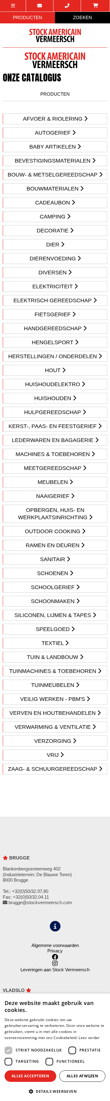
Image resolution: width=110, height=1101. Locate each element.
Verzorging (53, 741)
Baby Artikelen (53, 147)
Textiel (53, 643)
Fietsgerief (53, 314)
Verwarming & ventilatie (53, 727)
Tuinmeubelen (53, 685)
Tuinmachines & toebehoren (53, 671)
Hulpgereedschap (53, 412)
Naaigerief (53, 496)
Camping (53, 217)
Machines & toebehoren (53, 454)
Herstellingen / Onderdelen (53, 356)
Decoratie (53, 231)
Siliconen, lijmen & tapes (53, 615)
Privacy (55, 950)
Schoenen (53, 573)
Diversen (53, 272)
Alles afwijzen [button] (82, 1076)
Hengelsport (53, 342)
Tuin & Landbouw (53, 657)
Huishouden (53, 398)
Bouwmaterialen (53, 189)
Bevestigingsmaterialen (53, 161)
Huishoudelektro (53, 384)
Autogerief (53, 133)
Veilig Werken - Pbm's (53, 699)
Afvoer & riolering (53, 119)
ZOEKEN (82, 17)
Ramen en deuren (53, 545)
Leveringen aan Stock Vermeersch (55, 969)
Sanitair (53, 559)
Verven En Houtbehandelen (53, 713)
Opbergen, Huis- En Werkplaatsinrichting (53, 513)
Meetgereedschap (53, 468)
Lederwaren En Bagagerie (53, 440)
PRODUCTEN (27, 17)
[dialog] (55, 1047)
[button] (55, 1091)
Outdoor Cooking (53, 531)
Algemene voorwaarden (55, 945)
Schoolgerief (53, 587)
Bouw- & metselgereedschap (53, 175)
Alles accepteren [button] (30, 1076)
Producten (55, 94)
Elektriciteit (53, 286)
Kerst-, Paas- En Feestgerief (53, 426)
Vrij (53, 755)
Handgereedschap (53, 328)
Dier (53, 245)
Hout (53, 370)
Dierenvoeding (53, 259)
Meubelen (53, 482)
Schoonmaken (53, 601)
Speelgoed (53, 629)
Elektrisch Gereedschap (53, 300)
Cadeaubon (53, 203)
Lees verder (89, 1037)
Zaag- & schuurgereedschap (53, 769)
